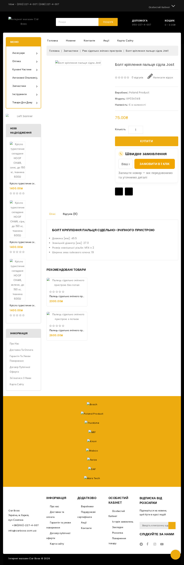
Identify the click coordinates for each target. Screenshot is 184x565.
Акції (106, 40)
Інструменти (19, 94)
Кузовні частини (21, 69)
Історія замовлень (123, 521)
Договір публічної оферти (20, 369)
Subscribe (172, 525)
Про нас (14, 343)
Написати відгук (163, 77)
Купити (146, 141)
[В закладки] (119, 191)
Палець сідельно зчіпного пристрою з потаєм (75, 330)
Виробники (87, 506)
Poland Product (139, 92)
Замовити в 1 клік (154, 164)
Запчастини (19, 86)
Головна (52, 40)
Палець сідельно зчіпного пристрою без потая (76, 296)
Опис (52, 214)
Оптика (16, 61)
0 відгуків (137, 77)
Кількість (120, 129)
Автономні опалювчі (24, 77)
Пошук (108, 22)
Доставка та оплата (21, 350)
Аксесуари (18, 53)
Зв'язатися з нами (20, 378)
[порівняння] (129, 191)
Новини (71, 40)
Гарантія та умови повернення (20, 358)
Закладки (117, 527)
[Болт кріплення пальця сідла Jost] (78, 62)
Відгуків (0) (70, 214)
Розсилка (117, 533)
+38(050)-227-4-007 (25, 525)
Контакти (89, 40)
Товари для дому (22, 102)
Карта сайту (125, 40)
